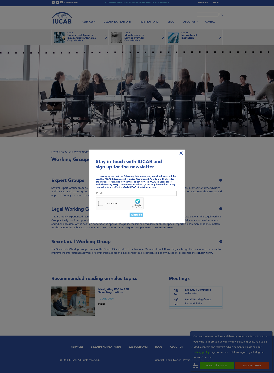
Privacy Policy (111, 184)
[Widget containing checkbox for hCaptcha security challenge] (120, 203)
